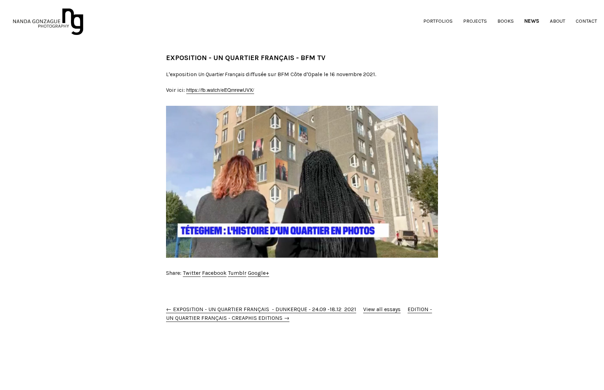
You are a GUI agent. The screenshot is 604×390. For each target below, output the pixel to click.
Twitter (192, 273)
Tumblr (237, 273)
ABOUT (557, 21)
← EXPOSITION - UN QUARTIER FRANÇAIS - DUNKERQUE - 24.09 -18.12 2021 (261, 309)
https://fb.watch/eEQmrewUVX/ (220, 89)
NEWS (531, 21)
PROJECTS (475, 21)
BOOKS (505, 21)
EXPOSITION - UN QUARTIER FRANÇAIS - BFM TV (245, 58)
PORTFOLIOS (438, 21)
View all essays (382, 309)
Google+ (258, 273)
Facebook (214, 273)
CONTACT (586, 21)
